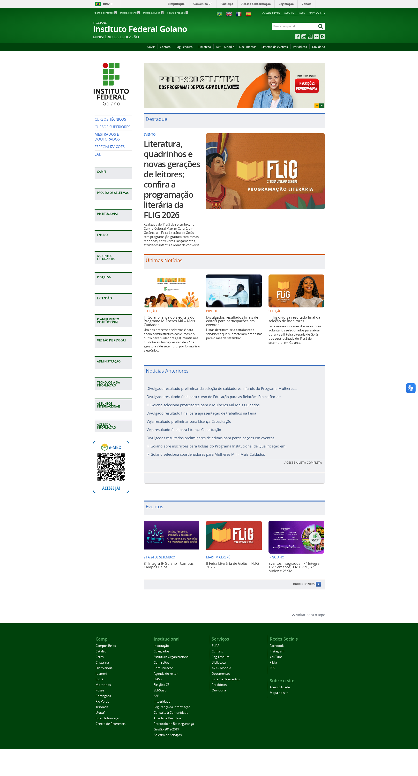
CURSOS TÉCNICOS (110, 119)
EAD (98, 154)
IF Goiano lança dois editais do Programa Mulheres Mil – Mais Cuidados (169, 312)
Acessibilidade (271, 12)
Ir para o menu (130, 12)
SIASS (158, 670)
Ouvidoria (318, 47)
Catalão (101, 643)
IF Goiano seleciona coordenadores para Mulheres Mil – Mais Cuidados (206, 445)
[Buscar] (321, 26)
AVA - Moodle (225, 47)
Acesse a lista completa (303, 454)
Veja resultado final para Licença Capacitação (184, 421)
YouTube (276, 648)
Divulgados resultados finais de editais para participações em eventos (232, 312)
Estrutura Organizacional (171, 648)
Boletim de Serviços (168, 726)
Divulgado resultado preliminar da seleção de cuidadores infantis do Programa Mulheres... (222, 379)
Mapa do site (317, 12)
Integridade (162, 693)
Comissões (161, 654)
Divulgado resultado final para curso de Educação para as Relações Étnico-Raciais (214, 388)
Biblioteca (204, 47)
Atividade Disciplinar (168, 709)
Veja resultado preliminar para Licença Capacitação (189, 412)
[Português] (219, 14)
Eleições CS (161, 676)
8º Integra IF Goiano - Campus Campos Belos (169, 556)
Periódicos (300, 47)
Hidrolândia (104, 659)
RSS (272, 659)
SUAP (151, 47)
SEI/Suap (160, 682)
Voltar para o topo (310, 606)
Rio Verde (102, 693)
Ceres (100, 648)
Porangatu (103, 687)
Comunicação (163, 659)
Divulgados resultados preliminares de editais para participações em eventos (210, 429)
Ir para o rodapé (177, 12)
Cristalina (102, 654)
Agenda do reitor (166, 665)
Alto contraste (294, 12)
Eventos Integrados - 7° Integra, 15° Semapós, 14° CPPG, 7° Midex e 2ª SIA (295, 558)
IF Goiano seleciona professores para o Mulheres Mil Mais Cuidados (203, 396)
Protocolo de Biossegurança (174, 715)
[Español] (248, 14)
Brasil (108, 4)
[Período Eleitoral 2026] (234, 81)
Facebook (277, 637)
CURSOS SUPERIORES (112, 127)
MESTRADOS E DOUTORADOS (107, 136)
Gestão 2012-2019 (166, 721)
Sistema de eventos (274, 47)
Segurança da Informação (172, 698)
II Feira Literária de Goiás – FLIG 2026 (232, 556)
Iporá (99, 670)
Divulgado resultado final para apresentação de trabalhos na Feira (201, 404)
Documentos (247, 47)
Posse (100, 682)
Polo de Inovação (108, 709)
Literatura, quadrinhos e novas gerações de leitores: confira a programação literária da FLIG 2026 (172, 170)
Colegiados (161, 643)
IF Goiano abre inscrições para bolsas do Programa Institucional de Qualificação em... (217, 437)
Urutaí (100, 704)
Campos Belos (106, 637)
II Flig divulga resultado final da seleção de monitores (294, 310)
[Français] (239, 14)
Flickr (273, 654)
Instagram (277, 643)
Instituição (161, 637)
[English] (229, 14)
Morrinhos (103, 676)
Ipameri (101, 665)
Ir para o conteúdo (105, 12)
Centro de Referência (111, 715)
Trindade (102, 698)
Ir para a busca (153, 12)
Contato (165, 47)
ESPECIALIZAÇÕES (110, 146)
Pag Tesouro (184, 47)
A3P (156, 687)
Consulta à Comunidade (171, 704)
